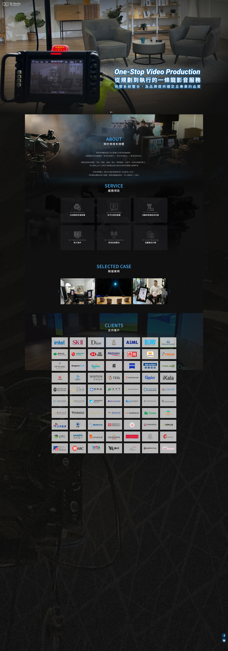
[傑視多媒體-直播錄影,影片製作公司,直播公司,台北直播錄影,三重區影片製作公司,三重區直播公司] (11, 4)
